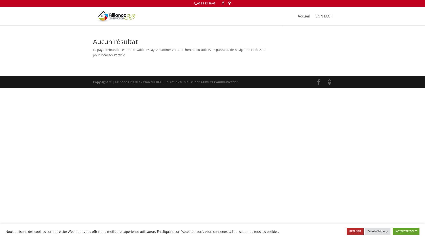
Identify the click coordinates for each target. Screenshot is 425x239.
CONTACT (323, 17)
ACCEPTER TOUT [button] (406, 231)
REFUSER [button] (355, 231)
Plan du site (152, 82)
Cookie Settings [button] (377, 231)
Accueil (304, 17)
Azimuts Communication (220, 82)
